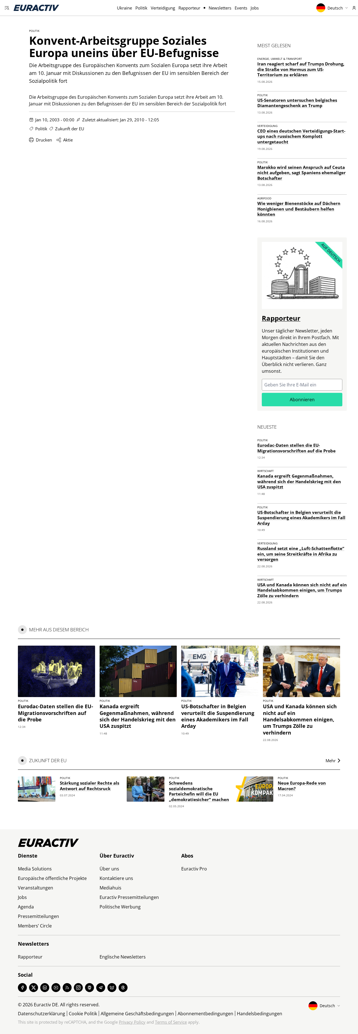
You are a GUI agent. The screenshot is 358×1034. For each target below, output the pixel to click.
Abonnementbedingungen (205, 1014)
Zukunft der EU (69, 128)
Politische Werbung (120, 907)
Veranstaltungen (35, 888)
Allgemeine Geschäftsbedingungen (137, 1014)
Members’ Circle (35, 926)
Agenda (26, 907)
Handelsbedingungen (259, 1014)
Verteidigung (163, 8)
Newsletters (220, 8)
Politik (141, 8)
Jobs (255, 8)
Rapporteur (189, 8)
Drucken (44, 140)
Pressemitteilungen (38, 916)
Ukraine (124, 8)
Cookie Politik (83, 1014)
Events (241, 8)
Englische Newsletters (123, 957)
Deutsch (335, 8)
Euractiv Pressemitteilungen (129, 897)
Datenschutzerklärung (41, 1014)
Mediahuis (110, 888)
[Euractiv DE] (36, 7)
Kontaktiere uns (116, 878)
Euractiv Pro (194, 869)
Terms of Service (171, 1022)
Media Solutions (35, 869)
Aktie (68, 140)
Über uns (109, 869)
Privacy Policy (132, 1022)
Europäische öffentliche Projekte (52, 878)
